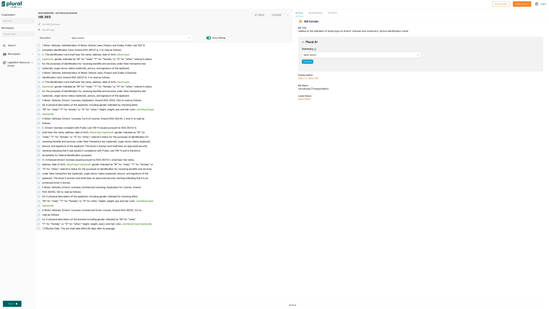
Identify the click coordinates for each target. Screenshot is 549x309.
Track (260, 15)
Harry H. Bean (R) (308, 78)
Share (278, 15)
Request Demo (501, 4)
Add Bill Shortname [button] (51, 24)
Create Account (522, 4)
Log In (543, 4)
